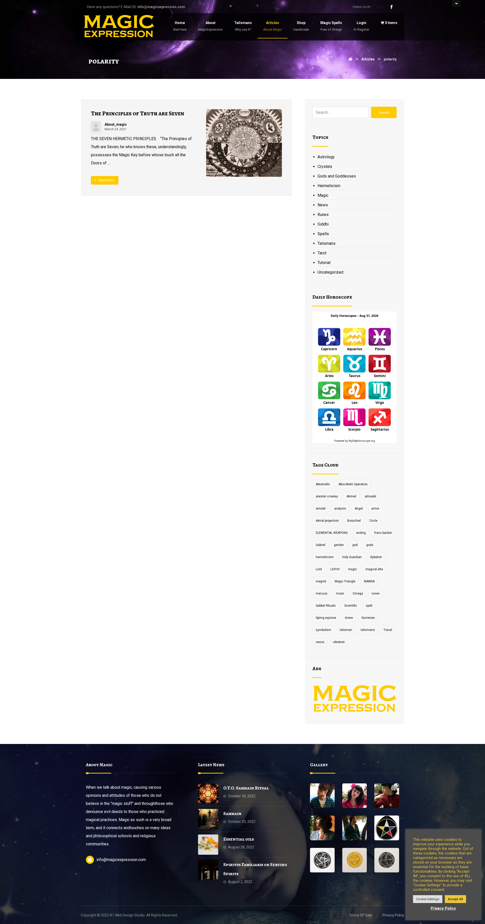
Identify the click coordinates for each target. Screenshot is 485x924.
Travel (387, 630)
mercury (321, 593)
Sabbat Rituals (326, 605)
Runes (323, 214)
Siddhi (323, 224)
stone (349, 618)
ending (361, 533)
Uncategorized (330, 272)
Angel (359, 508)
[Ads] (354, 699)
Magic (323, 195)
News (323, 205)
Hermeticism (329, 185)
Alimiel (351, 496)
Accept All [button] (455, 899)
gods (369, 545)
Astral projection (327, 520)
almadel (370, 496)
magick (321, 581)
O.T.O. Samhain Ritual (246, 788)
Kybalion (376, 557)
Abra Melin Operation (353, 484)
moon (340, 593)
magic (352, 569)
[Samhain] (208, 819)
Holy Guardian (352, 557)
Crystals (325, 166)
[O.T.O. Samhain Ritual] (208, 793)
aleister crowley (327, 496)
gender (339, 545)
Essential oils (238, 839)
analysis (340, 508)
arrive (375, 508)
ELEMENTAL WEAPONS (332, 533)
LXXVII (335, 569)
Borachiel (354, 520)
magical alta (374, 569)
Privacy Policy (443, 908)
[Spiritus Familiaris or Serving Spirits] (208, 870)
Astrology (326, 157)
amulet (321, 508)
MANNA (369, 581)
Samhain (232, 813)
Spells (323, 233)
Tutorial (324, 262)
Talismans (326, 243)
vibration (339, 642)
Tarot (322, 253)
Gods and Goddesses (337, 176)
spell (369, 605)
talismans (368, 630)
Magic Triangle (345, 581)
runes (376, 593)
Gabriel (320, 545)
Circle (373, 520)
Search (384, 113)
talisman (346, 630)
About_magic (116, 124)
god (355, 545)
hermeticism (325, 557)
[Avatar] (96, 126)
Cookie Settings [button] (427, 899)
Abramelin (323, 484)
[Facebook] (391, 7)
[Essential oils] (208, 844)
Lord (319, 569)
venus (320, 642)
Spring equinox (326, 618)
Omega (358, 593)
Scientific (350, 605)
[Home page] (350, 59)
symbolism (323, 630)
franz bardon (383, 533)
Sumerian (368, 618)
